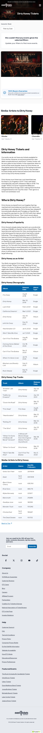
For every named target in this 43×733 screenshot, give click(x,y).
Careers (4, 592)
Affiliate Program (7, 596)
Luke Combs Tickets (8, 697)
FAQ (3, 631)
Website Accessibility (9, 650)
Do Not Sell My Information (10, 646)
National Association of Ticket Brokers (14, 607)
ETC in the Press (7, 611)
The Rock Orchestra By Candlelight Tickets (16, 674)
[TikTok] (37, 560)
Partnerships (6, 600)
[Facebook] (6, 560)
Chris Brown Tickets (8, 678)
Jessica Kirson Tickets (9, 701)
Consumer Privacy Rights (10, 643)
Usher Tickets (6, 682)
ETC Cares (5, 584)
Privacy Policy (6, 639)
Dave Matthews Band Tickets (11, 685)
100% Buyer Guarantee (9, 577)
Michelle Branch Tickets (9, 693)
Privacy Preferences (8, 662)
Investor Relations (8, 615)
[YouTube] (29, 560)
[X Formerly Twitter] (14, 560)
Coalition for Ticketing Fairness (12, 604)
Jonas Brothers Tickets (9, 689)
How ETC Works (7, 654)
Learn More (21, 94)
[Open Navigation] (40, 5)
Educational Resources (9, 658)
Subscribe (32, 546)
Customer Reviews (8, 581)
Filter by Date (8, 29)
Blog (3, 588)
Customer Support (8, 627)
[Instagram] (21, 560)
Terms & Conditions (8, 635)
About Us (5, 573)
